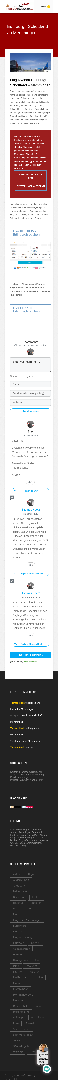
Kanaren (35, 971)
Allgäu (31, 874)
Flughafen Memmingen (27, 920)
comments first (37, 345)
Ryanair (30, 1023)
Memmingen (20, 988)
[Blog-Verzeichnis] (27, 807)
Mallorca (18, 983)
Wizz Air (18, 1051)
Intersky (18, 971)
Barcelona (19, 897)
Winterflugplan (22, 1046)
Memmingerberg (23, 994)
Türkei (16, 1040)
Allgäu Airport (21, 879)
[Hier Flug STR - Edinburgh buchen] (30, 315)
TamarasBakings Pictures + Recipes (26, 844)
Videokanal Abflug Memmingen (25, 831)
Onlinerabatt (20, 1006)
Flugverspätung (22, 937)
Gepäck (35, 943)
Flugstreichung (22, 931)
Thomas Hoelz (31, 509)
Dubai (16, 908)
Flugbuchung (21, 914)
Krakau (31, 747)
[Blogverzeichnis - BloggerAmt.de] (16, 807)
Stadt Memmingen (19, 829)
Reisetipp (18, 1017)
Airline (17, 874)
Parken (39, 1006)
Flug (29, 908)
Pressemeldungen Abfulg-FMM (26, 780)
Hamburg (18, 954)
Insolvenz (31, 965)
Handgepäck (20, 960)
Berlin (35, 897)
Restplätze (37, 1017)
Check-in (36, 902)
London (38, 977)
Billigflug (18, 902)
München (18, 1000)
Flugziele (18, 943)
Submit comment (30, 411)
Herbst (39, 960)
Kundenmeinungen (20, 777)
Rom (16, 1023)
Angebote (19, 885)
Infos (16, 965)
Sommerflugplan (23, 1034)
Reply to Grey (31, 491)
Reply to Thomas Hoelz (32, 573)
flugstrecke (20, 925)
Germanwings (21, 948)
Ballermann (20, 891)
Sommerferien (21, 1029)
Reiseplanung (21, 1011)
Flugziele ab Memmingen (27, 741)
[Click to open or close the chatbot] (47, 1069)
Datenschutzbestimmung (31, 774)
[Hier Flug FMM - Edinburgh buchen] (30, 238)
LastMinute (19, 977)
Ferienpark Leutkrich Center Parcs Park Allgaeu (29, 833)
